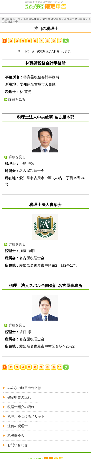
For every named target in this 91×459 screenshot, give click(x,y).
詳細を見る (16, 99)
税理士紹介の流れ (20, 407)
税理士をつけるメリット (26, 416)
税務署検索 (15, 435)
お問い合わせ (17, 445)
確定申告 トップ (11, 19)
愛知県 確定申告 (52, 19)
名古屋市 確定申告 (74, 19)
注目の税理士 (17, 426)
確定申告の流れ (19, 397)
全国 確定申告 (31, 19)
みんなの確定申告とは (24, 388)
